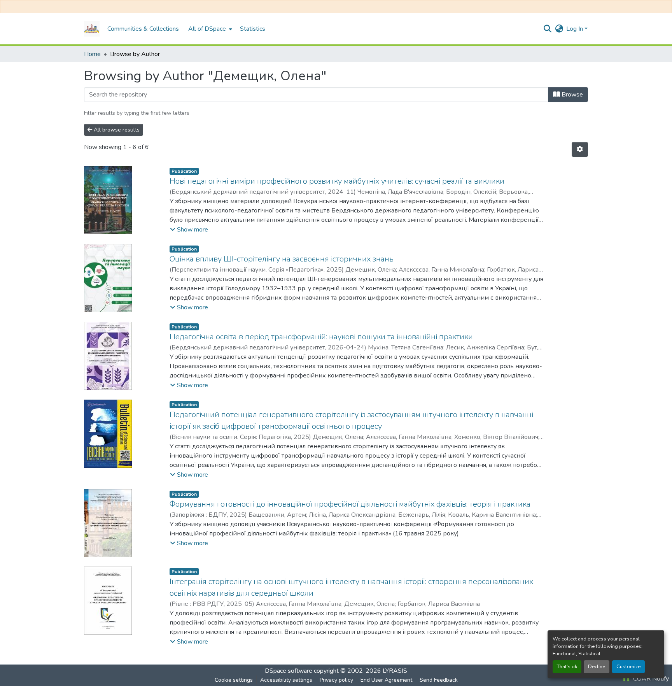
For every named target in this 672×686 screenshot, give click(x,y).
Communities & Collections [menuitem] (143, 29)
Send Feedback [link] (439, 680)
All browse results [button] (116, 129)
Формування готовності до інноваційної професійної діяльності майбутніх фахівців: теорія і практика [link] (350, 504)
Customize (628, 666)
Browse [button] (571, 94)
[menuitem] (209, 28)
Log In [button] (575, 29)
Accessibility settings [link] (286, 680)
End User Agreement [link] (386, 680)
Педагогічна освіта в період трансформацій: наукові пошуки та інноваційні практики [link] (321, 337)
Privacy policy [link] (336, 680)
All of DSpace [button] (207, 29)
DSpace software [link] (288, 671)
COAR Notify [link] (650, 678)
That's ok (567, 666)
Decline (596, 666)
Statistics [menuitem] (252, 29)
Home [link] (92, 54)
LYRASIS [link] (395, 671)
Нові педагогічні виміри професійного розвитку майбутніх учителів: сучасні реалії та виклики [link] (337, 181)
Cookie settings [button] (234, 680)
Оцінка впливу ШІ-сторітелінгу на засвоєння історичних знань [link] (282, 259)
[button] (92, 29)
